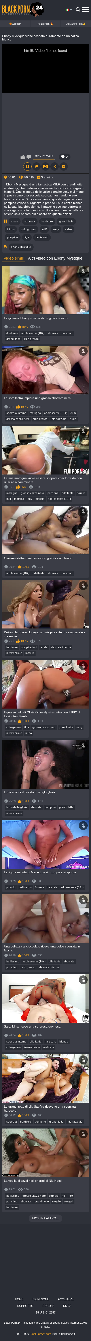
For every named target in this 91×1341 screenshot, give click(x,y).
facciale (52, 887)
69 (71, 1195)
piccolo (40, 498)
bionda (63, 1041)
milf (44, 229)
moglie (56, 1201)
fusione (39, 887)
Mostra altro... (45, 1218)
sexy (56, 229)
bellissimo (42, 237)
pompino (12, 237)
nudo (73, 419)
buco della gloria (17, 807)
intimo (11, 229)
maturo (29, 653)
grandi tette (66, 221)
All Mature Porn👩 (76, 23)
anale (14, 221)
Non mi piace (28, 157)
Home (19, 1299)
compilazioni (29, 647)
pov (30, 498)
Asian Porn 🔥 (45, 23)
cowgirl (68, 1201)
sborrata (30, 221)
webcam (48, 1047)
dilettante (12, 333)
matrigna (35, 413)
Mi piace (23, 157)
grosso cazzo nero (18, 419)
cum (73, 413)
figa (27, 237)
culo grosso (28, 229)
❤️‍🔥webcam (15, 23)
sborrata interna (16, 413)
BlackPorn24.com (40, 1334)
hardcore (47, 221)
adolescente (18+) (32, 333)
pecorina (53, 493)
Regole (48, 1306)
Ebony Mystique (21, 247)
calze (68, 229)
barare (81, 493)
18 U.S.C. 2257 (45, 1312)
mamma (19, 498)
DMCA (67, 1306)
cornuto (54, 1195)
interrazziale (58, 419)
